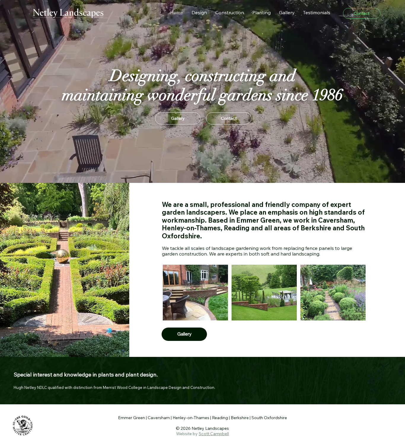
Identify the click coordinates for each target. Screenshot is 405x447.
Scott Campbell (214, 433)
